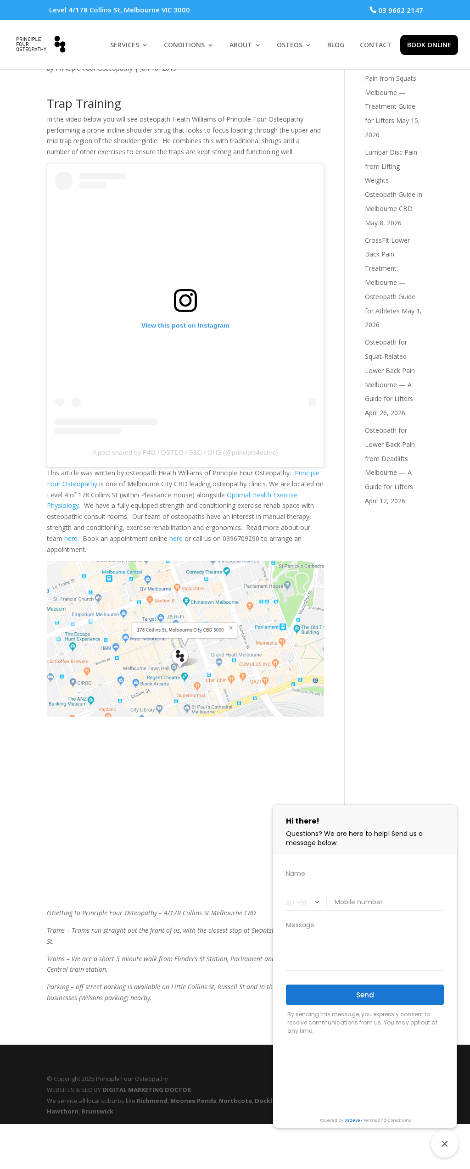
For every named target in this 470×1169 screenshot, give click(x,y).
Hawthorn (62, 1111)
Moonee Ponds (193, 1101)
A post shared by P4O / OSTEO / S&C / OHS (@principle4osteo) (185, 452)
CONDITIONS (184, 45)
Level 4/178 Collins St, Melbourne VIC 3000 (119, 9)
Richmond (152, 1101)
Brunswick (97, 1111)
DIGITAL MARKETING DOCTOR (146, 1090)
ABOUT (240, 45)
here (71, 538)
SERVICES (124, 45)
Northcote (235, 1101)
